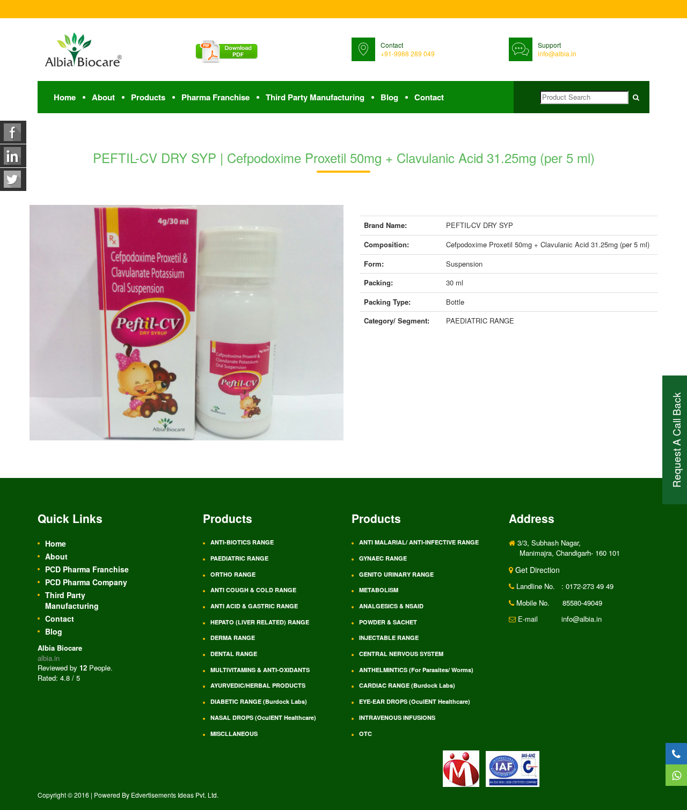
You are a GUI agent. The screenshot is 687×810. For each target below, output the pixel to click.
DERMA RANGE (232, 638)
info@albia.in (557, 53)
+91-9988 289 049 (408, 53)
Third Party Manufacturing (315, 97)
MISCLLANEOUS (234, 734)
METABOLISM (378, 590)
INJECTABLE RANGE (389, 638)
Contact (429, 97)
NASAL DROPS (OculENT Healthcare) (263, 717)
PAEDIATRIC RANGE (239, 558)
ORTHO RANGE (232, 574)
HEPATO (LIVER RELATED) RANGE (259, 622)
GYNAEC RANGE (383, 558)
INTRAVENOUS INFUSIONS (397, 717)
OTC (365, 734)
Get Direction (536, 569)
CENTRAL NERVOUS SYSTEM (401, 654)
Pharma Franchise (215, 97)
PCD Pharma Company (86, 582)
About (103, 97)
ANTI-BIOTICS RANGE (242, 542)
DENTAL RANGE (233, 654)
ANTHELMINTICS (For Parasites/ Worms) (416, 670)
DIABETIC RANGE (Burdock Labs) (258, 701)
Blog (389, 97)
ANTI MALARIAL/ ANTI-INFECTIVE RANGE (419, 542)
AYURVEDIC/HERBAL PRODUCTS (257, 685)
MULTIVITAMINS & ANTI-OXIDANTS (260, 670)
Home (65, 97)
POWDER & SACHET (388, 622)
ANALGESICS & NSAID (391, 606)
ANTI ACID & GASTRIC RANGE (254, 606)
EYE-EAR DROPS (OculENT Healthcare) (414, 701)
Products (148, 97)
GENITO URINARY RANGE (396, 574)
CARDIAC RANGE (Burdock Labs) (407, 685)
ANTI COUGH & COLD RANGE (253, 590)
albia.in (49, 658)
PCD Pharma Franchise (87, 569)
